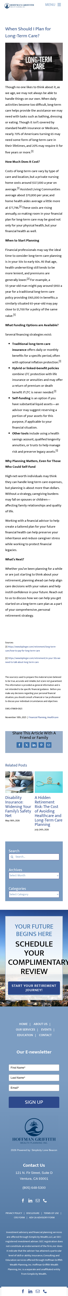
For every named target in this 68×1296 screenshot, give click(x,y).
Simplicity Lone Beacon (44, 1150)
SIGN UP (34, 1102)
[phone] (45, 1291)
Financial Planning (37, 717)
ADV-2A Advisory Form (42, 1217)
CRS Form (19, 1217)
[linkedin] (30, 1291)
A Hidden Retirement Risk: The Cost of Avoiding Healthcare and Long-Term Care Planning (48, 811)
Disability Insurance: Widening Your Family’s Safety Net (18, 806)
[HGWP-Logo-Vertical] (34, 1117)
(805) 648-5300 (34, 1187)
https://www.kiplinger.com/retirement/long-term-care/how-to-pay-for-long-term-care (30, 649)
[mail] (38, 1291)
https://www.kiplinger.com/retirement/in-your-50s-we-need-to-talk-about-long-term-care (33, 660)
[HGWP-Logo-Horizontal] (19, 3)
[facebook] (23, 1291)
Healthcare (52, 717)
